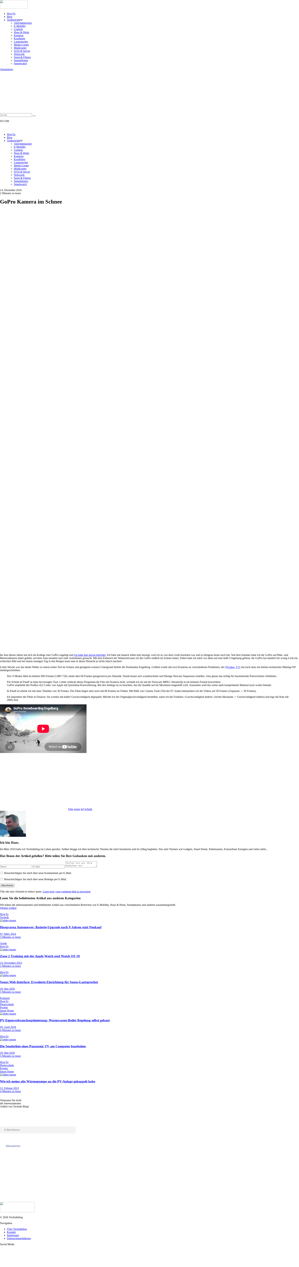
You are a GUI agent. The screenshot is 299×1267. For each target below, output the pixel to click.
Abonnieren (6, 69)
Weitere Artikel (8, 908)
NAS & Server (22, 50)
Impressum (13, 1235)
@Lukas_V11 (233, 667)
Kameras (19, 35)
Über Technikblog (17, 1229)
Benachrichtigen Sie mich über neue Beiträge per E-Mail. (35, 879)
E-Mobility (20, 26)
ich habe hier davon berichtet (90, 654)
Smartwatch (20, 63)
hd (82, 809)
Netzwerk (19, 54)
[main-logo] (149, 4)
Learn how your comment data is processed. (67, 891)
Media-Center (21, 44)
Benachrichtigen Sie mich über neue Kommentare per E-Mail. (38, 873)
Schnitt (88, 809)
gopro (77, 809)
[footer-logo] (149, 1207)
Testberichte (13, 19)
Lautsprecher (21, 41)
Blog (9, 16)
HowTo (11, 13)
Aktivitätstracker (23, 22)
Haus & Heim (21, 32)
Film (70, 809)
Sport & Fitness (22, 57)
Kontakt (11, 1232)
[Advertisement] (104, 780)
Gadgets (18, 29)
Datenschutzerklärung (19, 1238)
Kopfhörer (19, 38)
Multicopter (20, 47)
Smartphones (21, 60)
